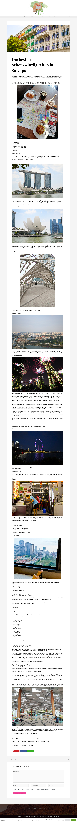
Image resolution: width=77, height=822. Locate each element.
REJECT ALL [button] (67, 820)
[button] (69, 16)
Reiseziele (24, 16)
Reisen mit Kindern (31, 16)
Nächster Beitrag (66, 759)
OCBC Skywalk (18, 397)
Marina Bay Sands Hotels (24, 200)
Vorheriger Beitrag (11, 759)
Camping (39, 16)
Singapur (32, 75)
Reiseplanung (45, 16)
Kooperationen (47, 808)
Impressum (40, 808)
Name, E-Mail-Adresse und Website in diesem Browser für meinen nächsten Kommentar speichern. (34, 789)
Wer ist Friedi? (52, 16)
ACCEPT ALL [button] (73, 820)
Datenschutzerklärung (31, 808)
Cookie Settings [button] (61, 820)
